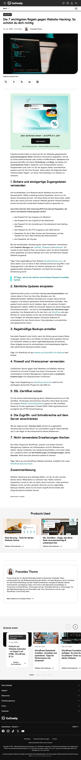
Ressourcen (6, 695)
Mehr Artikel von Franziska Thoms (19, 598)
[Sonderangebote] (63, 3)
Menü (5, 8)
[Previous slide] (68, 626)
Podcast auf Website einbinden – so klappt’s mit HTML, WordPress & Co (17, 651)
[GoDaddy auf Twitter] (18, 732)
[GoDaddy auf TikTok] (13, 732)
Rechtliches (27, 739)
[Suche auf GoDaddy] (76, 8)
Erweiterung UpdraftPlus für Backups (49, 352)
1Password (46, 247)
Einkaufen (5, 711)
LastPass (37, 247)
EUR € (75, 727)
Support (4, 690)
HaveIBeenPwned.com (53, 261)
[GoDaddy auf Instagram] (8, 732)
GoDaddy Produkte (13, 531)
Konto (4, 706)
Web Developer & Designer (16, 637)
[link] (14, 82)
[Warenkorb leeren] (76, 3)
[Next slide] (75, 626)
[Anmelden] (72, 3)
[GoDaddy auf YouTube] (22, 732)
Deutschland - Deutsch (9, 727)
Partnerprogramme (8, 701)
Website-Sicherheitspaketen (32, 403)
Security (8, 14)
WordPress (56, 312)
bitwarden (59, 247)
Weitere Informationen (16, 663)
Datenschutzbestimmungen (41, 739)
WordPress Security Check (21, 464)
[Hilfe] (68, 3)
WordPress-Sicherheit (43, 382)
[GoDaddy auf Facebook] (3, 732)
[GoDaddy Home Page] (10, 718)
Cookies (54, 739)
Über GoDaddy (7, 685)
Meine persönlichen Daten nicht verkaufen (40, 742)
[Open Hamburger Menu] (4, 3)
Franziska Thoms (36, 29)
